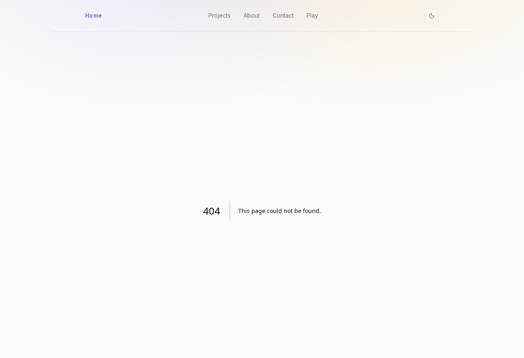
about (252, 15)
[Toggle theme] (431, 15)
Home (93, 15)
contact (283, 15)
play (312, 15)
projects (219, 15)
